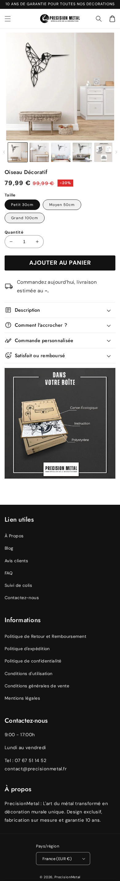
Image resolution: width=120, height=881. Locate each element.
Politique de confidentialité (33, 661)
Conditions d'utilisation (29, 673)
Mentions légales (22, 698)
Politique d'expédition (27, 648)
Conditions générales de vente (37, 686)
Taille (10, 195)
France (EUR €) (57, 858)
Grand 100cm (24, 217)
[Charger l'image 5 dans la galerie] (104, 152)
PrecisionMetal (67, 877)
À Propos (14, 536)
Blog (9, 548)
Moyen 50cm (62, 204)
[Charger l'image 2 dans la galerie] (39, 152)
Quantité (14, 232)
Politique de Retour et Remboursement (45, 636)
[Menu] (7, 19)
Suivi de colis (18, 585)
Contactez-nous (22, 597)
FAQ (9, 573)
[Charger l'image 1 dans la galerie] (17, 152)
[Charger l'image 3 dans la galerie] (60, 152)
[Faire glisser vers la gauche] (4, 152)
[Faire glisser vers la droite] (116, 152)
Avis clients (16, 560)
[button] (99, 19)
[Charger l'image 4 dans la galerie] (82, 152)
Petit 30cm (22, 204)
